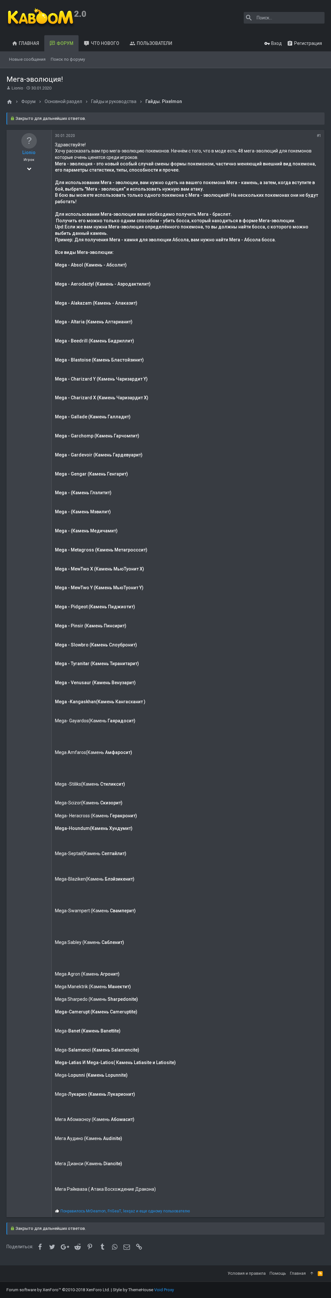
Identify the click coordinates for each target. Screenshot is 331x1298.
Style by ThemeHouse (133, 1289)
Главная (29, 43)
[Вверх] (312, 1273)
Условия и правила (247, 1273)
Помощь (278, 1273)
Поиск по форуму (68, 59)
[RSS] (320, 1273)
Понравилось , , (125, 1211)
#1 (319, 135)
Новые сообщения (27, 59)
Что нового (105, 43)
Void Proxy (164, 1289)
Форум (65, 43)
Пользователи (154, 43)
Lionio (17, 88)
